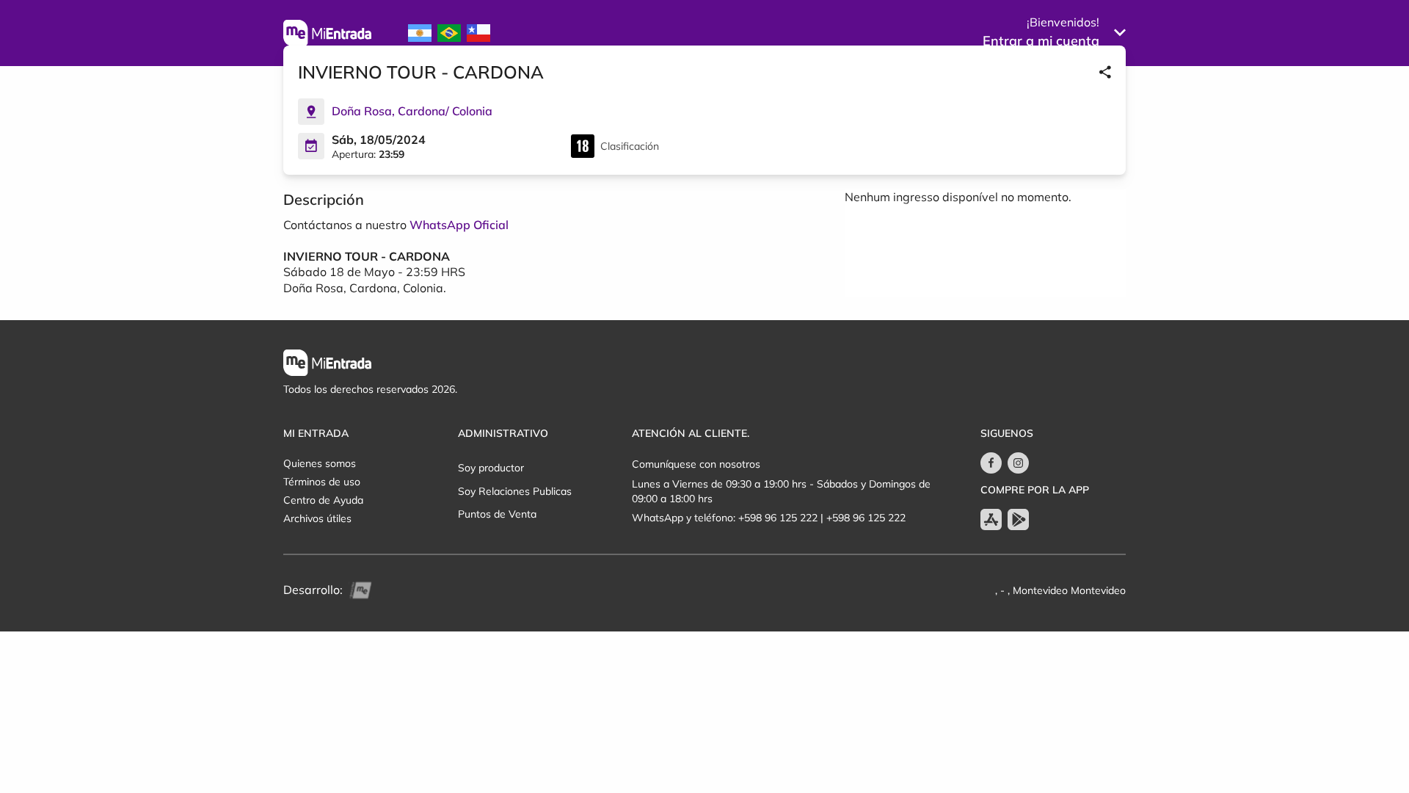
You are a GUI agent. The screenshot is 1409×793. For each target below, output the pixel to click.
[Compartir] (1105, 72)
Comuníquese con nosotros (696, 464)
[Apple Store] (991, 519)
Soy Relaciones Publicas (515, 491)
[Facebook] (991, 463)
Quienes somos (319, 463)
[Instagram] (1018, 463)
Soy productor (491, 467)
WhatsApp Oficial (459, 224)
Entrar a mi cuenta (1041, 40)
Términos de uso (321, 481)
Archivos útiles (317, 518)
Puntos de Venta (497, 514)
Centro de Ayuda (323, 500)
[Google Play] (1018, 519)
